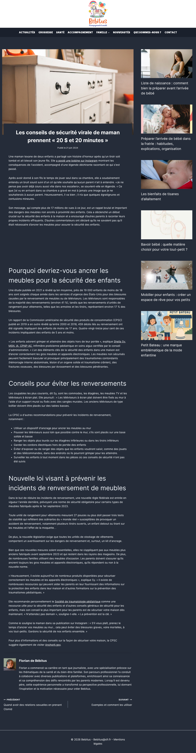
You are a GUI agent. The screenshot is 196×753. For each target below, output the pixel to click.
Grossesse (45, 32)
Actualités (27, 32)
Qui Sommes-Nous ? (147, 32)
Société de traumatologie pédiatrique (77, 601)
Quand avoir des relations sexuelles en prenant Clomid (33, 704)
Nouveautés (121, 32)
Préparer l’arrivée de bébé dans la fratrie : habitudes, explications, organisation (166, 144)
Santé (60, 32)
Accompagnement (80, 32)
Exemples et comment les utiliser (112, 702)
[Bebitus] (98, 13)
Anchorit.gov (52, 644)
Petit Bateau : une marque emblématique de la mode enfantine (161, 350)
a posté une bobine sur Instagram (77, 160)
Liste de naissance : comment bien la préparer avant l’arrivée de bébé (164, 88)
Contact (171, 32)
